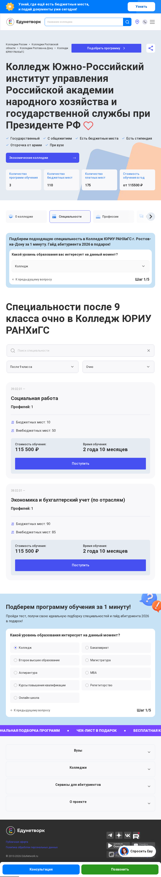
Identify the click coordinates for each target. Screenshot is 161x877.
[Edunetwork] (23, 22)
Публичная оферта (17, 841)
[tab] (26, 216)
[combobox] (86, 21)
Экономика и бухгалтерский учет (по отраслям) (68, 500)
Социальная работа (34, 398)
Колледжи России (16, 44)
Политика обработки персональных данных (32, 847)
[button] (80, 752)
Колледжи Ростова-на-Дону (36, 48)
